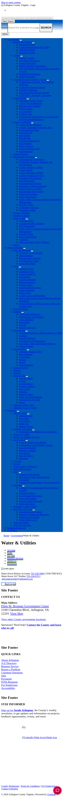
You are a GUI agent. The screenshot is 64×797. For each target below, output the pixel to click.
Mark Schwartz (26, 146)
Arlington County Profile (31, 253)
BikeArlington (26, 354)
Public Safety (19, 218)
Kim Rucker (25, 138)
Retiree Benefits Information (32, 66)
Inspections (24, 322)
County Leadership (22, 122)
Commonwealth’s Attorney (31, 223)
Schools (17, 370)
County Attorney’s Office (31, 167)
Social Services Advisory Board (34, 93)
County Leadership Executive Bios (35, 127)
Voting (16, 245)
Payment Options (27, 493)
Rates (9, 553)
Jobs (3, 675)
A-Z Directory (9, 663)
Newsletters (24, 277)
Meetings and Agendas (29, 106)
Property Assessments (29, 474)
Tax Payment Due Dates (30, 496)
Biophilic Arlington (28, 90)
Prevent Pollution (27, 338)
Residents (11, 410)
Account (11, 550)
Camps (22, 381)
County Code (25, 114)
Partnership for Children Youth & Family (38, 432)
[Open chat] (57, 790)
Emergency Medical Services (32, 186)
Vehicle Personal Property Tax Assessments (39, 482)
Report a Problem (10, 669)
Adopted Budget (27, 44)
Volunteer (23, 239)
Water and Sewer (27, 504)
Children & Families (22, 429)
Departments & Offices (24, 157)
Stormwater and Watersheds (32, 341)
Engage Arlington (21, 213)
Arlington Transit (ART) (30, 351)
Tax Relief (24, 480)
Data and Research (22, 250)
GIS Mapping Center (29, 261)
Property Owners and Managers (34, 514)
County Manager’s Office (31, 173)
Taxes (16, 472)
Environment (19, 330)
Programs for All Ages (29, 399)
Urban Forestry (26, 346)
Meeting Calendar (21, 215)
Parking (22, 359)
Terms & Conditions (30, 786)
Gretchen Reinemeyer (29, 141)
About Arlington (15, 247)
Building (17, 311)
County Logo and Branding (32, 295)
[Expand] (20, 40)
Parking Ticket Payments (30, 501)
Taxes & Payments (28, 498)
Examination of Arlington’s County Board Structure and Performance (38, 118)
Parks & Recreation (28, 194)
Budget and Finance (22, 42)
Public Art (24, 424)
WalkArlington (26, 365)
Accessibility (8, 688)
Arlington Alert (26, 221)
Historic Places (26, 426)
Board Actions (26, 109)
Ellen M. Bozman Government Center (25, 606)
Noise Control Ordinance (25, 466)
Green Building (26, 319)
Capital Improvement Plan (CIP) (34, 47)
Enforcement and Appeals (31, 317)
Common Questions (12, 672)
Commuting (24, 357)
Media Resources (27, 282)
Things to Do (19, 375)
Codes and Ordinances (29, 314)
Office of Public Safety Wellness (34, 242)
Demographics (26, 255)
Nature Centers (26, 394)
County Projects (20, 154)
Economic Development (30, 178)
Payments (17, 485)
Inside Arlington (26, 290)
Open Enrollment (27, 76)
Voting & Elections (22, 525)
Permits (22, 325)
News (16, 266)
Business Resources (16, 528)
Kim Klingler (25, 143)
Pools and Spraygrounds (30, 397)
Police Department (27, 197)
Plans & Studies (20, 309)
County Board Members (30, 103)
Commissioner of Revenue (31, 159)
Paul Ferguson (26, 151)
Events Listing (26, 285)
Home (6, 535)
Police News (25, 293)
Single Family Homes (29, 517)
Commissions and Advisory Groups (30, 79)
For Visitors (24, 421)
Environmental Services (30, 183)
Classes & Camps (21, 434)
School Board (25, 133)
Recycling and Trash (22, 509)
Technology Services (29, 207)
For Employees (9, 685)
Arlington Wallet (27, 50)
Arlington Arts (26, 416)
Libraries (23, 391)
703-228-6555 (33, 576)
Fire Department (26, 181)
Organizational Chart (29, 130)
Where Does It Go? (28, 520)
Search (4, 27)
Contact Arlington (9, 789)
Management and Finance (31, 191)
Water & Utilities (21, 522)
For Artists (24, 418)
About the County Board (30, 101)
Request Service (10, 666)
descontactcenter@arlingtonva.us (17, 579)
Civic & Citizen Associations (32, 442)
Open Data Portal (27, 263)
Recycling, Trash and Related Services (37, 343)
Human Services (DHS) (30, 189)
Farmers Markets (27, 386)
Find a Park (24, 389)
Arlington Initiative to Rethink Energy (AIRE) (41, 333)
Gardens (23, 335)
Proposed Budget (27, 52)
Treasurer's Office (27, 210)
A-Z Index (12, 530)
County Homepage (10, 786)
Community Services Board (32, 87)
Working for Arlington (29, 74)
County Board (19, 98)
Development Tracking (30, 258)
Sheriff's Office (26, 234)
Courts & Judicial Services (31, 175)
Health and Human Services (26, 437)
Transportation (20, 349)
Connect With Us (27, 274)
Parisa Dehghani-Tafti (29, 149)
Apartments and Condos (30, 512)
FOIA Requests (9, 681)
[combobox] (27, 18)
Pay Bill (11, 555)
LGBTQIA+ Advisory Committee (35, 95)
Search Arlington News (30, 287)
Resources (12, 563)
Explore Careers (26, 58)
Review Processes (27, 327)
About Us (11, 561)
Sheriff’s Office (26, 205)
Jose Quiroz (24, 135)
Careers (16, 55)
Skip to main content (11, 2)
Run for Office (26, 456)
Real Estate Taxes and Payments (34, 477)
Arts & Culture (26, 378)
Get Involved (25, 111)
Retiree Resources (27, 63)
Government (17, 535)
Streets (22, 362)
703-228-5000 (37, 573)
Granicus (51, 794)
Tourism (17, 373)
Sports (22, 402)
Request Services (15, 558)
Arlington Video (26, 271)
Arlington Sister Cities (23, 405)
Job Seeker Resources (29, 60)
